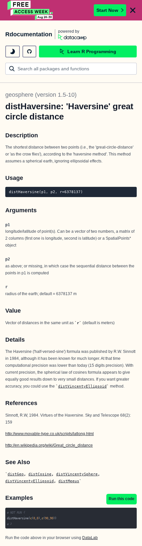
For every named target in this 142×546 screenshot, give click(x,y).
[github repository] (29, 51)
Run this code (121, 498)
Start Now (107, 10)
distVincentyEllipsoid (82, 386)
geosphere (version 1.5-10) (41, 94)
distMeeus (68, 481)
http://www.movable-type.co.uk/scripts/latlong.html (49, 433)
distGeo (16, 474)
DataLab (90, 537)
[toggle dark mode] (12, 51)
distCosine (40, 474)
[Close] (132, 10)
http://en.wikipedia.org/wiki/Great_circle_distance (49, 445)
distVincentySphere (77, 474)
